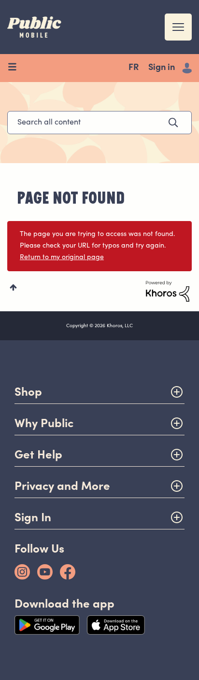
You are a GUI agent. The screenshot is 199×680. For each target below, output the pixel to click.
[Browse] (15, 68)
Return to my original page (62, 257)
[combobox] (99, 122)
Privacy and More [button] (62, 485)
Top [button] (13, 287)
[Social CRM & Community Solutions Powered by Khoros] (167, 291)
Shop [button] (28, 391)
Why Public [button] (43, 423)
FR (133, 68)
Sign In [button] (32, 517)
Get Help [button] (38, 454)
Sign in (161, 68)
